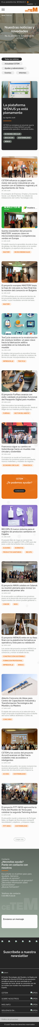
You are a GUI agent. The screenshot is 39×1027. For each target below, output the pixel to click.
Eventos (8, 73)
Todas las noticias (12, 59)
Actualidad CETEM (12, 64)
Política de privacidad (10, 1019)
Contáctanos (19, 491)
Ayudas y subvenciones (14, 68)
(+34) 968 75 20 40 (8, 895)
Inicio (3, 15)
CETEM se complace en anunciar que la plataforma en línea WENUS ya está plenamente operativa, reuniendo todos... (18, 127)
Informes (22, 73)
